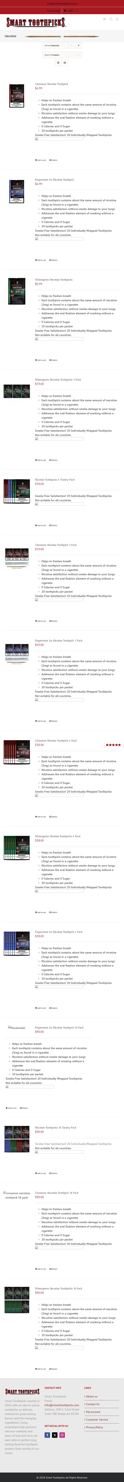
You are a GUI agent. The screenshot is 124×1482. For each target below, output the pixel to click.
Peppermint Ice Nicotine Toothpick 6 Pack (59, 931)
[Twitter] (54, 1435)
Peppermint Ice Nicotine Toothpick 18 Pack (59, 1027)
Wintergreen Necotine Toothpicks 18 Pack (58, 1288)
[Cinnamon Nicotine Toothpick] (16, 95)
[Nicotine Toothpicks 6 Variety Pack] (16, 491)
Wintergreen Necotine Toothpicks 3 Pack (58, 379)
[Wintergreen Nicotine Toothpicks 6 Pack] (16, 847)
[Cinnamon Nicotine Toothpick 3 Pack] (16, 556)
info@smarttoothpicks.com (62, 3)
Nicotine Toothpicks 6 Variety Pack (55, 479)
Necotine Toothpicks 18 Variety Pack (55, 1127)
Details (54, 160)
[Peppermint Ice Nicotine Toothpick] (16, 191)
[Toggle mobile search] (111, 19)
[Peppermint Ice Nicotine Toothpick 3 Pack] (16, 652)
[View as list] (65, 63)
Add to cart (41, 160)
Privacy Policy (94, 1427)
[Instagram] (62, 1435)
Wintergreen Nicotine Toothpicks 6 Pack (58, 836)
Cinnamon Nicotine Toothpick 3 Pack (56, 544)
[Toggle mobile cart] (104, 19)
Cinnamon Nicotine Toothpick (51, 84)
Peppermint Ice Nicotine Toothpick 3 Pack (59, 640)
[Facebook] (47, 1435)
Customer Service (97, 1419)
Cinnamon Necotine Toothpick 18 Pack (56, 1192)
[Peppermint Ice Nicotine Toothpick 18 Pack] (16, 1028)
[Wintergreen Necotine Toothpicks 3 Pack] (16, 391)
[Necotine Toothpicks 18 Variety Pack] (16, 1139)
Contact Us (93, 1404)
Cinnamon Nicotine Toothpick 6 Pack (56, 740)
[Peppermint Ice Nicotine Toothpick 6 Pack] (16, 943)
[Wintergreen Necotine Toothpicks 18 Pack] (16, 1300)
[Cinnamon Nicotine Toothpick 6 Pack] (16, 752)
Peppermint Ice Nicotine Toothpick (54, 179)
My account (93, 1412)
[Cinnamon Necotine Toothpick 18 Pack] (16, 1195)
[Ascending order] (79, 45)
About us (92, 1396)
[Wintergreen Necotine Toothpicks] (16, 291)
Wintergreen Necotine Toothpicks (53, 279)
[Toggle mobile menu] (117, 19)
